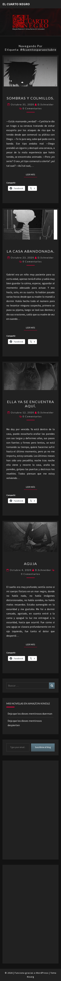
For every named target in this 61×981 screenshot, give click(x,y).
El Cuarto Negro (16, 4)
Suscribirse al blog (43, 747)
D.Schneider (46, 104)
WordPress (42, 972)
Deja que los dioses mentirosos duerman (30, 713)
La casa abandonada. (30, 251)
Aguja (30, 563)
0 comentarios (32, 108)
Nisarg (30, 976)
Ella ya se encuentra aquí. (30, 404)
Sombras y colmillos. (30, 98)
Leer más (31, 174)
